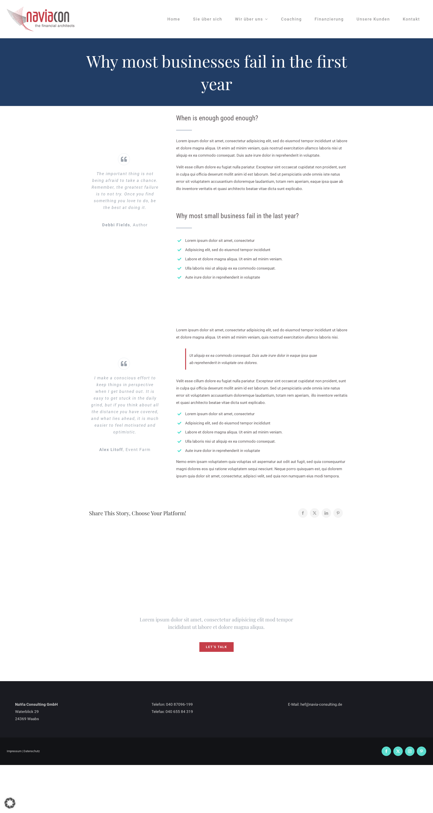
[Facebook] (303, 513)
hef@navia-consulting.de (321, 704)
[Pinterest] (338, 513)
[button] (10, 803)
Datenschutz (31, 751)
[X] (314, 513)
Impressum (14, 751)
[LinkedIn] (326, 513)
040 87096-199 (179, 704)
